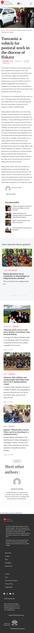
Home (3, 30)
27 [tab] (8, 505)
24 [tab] (30, 503)
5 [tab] (17, 295)
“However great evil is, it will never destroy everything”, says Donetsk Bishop (17, 332)
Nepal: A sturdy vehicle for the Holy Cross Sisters (21, 221)
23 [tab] (28, 503)
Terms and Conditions (11, 580)
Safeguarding (8, 587)
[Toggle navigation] (31, 3)
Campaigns (8, 563)
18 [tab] (16, 503)
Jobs (6, 577)
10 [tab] (25, 500)
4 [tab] (14, 295)
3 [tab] (12, 295)
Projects (11, 513)
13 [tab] (3, 503)
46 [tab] (28, 507)
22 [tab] (25, 503)
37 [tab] (6, 507)
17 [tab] (13, 503)
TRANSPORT (18, 513)
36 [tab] (30, 505)
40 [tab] (13, 507)
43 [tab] (21, 507)
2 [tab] (9, 295)
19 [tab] (18, 503)
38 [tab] (8, 507)
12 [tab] (30, 500)
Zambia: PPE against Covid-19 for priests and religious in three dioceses (22, 208)
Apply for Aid (8, 566)
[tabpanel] (17, 268)
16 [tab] (11, 503)
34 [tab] (25, 505)
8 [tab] (24, 295)
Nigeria (11, 426)
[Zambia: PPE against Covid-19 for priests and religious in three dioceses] (8, 208)
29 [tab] (13, 505)
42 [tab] (18, 507)
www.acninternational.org (16, 615)
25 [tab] (3, 505)
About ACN (8, 553)
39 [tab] (11, 507)
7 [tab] (22, 295)
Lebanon (12, 374)
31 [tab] (18, 505)
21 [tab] (23, 503)
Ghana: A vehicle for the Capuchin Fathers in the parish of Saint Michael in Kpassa (22, 215)
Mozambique (13, 270)
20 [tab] (21, 503)
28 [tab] (11, 505)
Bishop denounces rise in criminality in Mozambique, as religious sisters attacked (16, 276)
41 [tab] (16, 507)
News (7, 30)
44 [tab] (23, 507)
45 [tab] (25, 507)
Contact (7, 574)
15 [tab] (8, 503)
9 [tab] (27, 295)
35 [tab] (28, 505)
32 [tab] (21, 505)
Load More (17, 461)
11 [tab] (28, 500)
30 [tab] (16, 505)
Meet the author (11, 194)
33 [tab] (23, 505)
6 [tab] (19, 295)
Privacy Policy (9, 584)
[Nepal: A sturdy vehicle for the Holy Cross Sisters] (8, 223)
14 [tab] (6, 503)
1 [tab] (7, 295)
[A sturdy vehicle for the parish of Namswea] (8, 230)
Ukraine (16, 326)
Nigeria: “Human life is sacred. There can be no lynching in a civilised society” (16, 432)
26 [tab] (6, 505)
